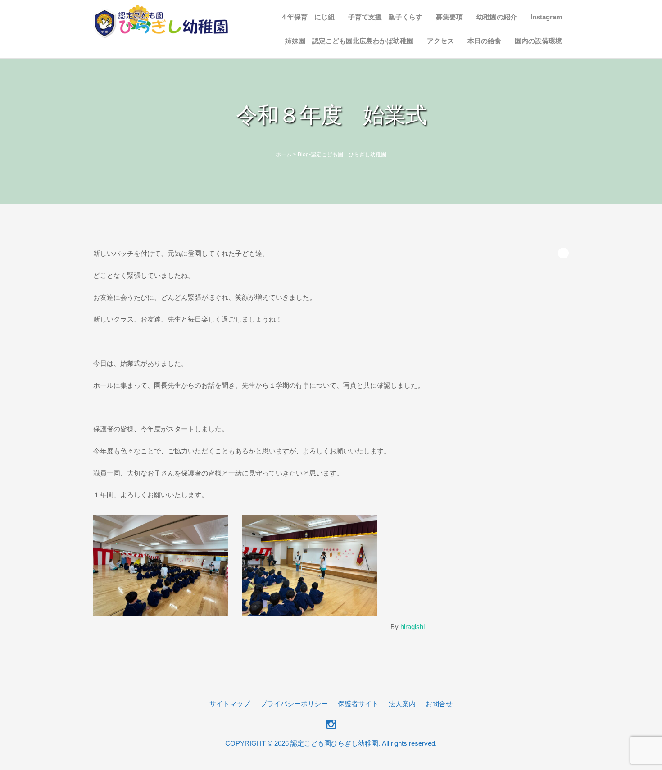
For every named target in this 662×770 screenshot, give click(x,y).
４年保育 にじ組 (308, 17)
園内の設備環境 (538, 41)
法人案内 (402, 703)
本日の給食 (484, 41)
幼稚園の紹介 (496, 17)
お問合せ (439, 703)
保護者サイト (358, 703)
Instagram (546, 17)
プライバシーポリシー (294, 703)
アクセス (440, 41)
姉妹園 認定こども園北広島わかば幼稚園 (349, 41)
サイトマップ (229, 703)
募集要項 (449, 17)
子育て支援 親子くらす (385, 17)
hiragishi (412, 626)
